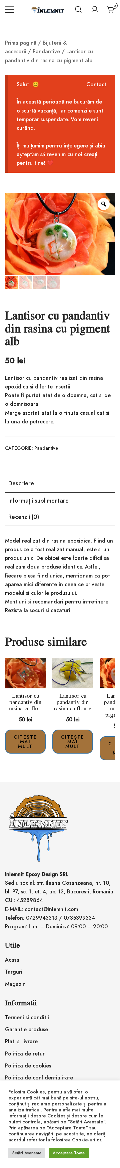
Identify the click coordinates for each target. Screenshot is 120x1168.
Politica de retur (25, 1053)
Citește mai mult (25, 742)
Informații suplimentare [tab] (38, 500)
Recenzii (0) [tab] (23, 517)
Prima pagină (20, 43)
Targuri (13, 972)
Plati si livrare (21, 1041)
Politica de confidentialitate (39, 1077)
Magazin (15, 984)
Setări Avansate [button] (26, 1153)
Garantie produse (26, 1029)
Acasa (12, 960)
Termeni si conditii (27, 1017)
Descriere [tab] (21, 483)
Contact (96, 84)
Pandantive (46, 51)
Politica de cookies (28, 1065)
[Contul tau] (95, 9)
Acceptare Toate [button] (69, 1153)
